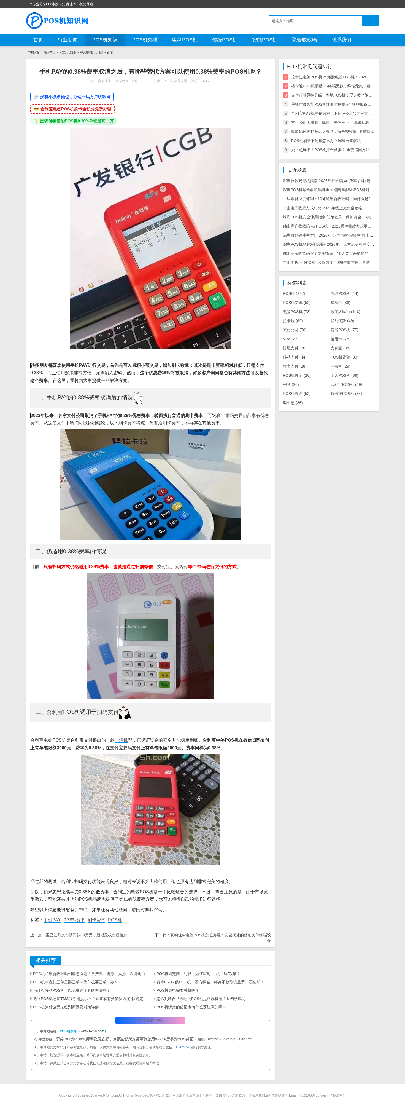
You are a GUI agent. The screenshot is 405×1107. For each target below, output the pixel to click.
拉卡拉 (293, 321)
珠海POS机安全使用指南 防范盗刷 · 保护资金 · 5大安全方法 (334, 217)
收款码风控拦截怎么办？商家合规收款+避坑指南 (332, 131)
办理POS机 (344, 293)
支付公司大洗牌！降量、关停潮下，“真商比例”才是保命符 (340, 122)
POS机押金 (297, 375)
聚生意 (293, 402)
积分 (291, 384)
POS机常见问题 (91, 52)
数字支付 (295, 366)
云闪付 (181, 566)
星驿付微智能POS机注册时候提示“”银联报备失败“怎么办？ (341, 104)
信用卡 (340, 339)
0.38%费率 (74, 920)
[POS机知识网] (57, 20)
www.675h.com (92, 1031)
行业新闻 (68, 39)
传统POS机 (224, 39)
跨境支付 (295, 348)
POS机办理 (145, 39)
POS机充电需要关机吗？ (177, 990)
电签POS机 (185, 39)
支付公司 (295, 330)
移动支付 (295, 357)
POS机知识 (105, 39)
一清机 (121, 740)
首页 (38, 39)
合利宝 (55, 712)
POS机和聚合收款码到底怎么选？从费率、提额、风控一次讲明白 (89, 974)
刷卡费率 (216, 365)
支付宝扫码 (121, 747)
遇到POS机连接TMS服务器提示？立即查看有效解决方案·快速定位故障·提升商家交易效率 (90, 998)
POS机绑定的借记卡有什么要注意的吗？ (191, 1007)
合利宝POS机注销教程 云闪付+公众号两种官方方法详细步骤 (343, 113)
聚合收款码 (304, 39)
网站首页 (49, 52)
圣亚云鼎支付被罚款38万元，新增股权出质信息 (86, 935)
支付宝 (164, 566)
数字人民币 (345, 311)
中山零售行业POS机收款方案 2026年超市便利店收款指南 (332, 262)
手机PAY (52, 920)
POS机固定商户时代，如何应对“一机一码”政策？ (198, 974)
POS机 (115, 920)
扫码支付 (108, 712)
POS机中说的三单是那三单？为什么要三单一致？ (75, 982)
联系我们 (341, 39)
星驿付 (340, 302)
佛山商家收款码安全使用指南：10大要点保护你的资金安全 (333, 253)
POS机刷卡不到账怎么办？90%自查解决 (326, 140)
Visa (291, 339)
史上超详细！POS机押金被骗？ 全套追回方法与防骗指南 (340, 150)
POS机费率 (297, 302)
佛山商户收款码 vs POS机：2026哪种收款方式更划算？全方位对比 (340, 226)
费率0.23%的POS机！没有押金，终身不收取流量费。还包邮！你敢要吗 (213, 982)
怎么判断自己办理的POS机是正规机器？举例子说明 (200, 998)
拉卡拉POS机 (346, 393)
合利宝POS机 (346, 384)
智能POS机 (264, 39)
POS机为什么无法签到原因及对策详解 (66, 1007)
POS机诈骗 (344, 357)
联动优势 (342, 321)
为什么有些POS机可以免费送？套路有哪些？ (71, 990)
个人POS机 (344, 375)
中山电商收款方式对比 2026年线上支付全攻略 (322, 208)
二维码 (227, 415)
